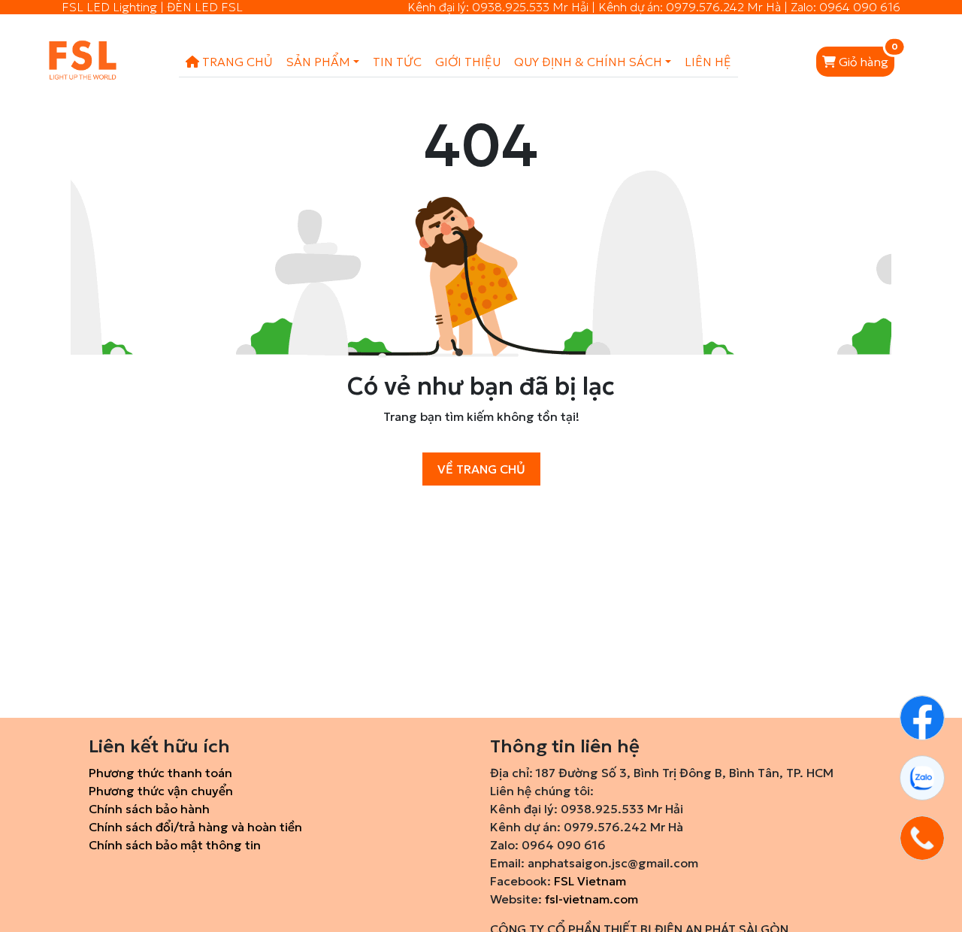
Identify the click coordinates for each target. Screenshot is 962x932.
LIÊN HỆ (708, 61)
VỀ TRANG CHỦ (481, 469)
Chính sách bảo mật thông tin (175, 844)
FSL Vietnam (590, 880)
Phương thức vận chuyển (161, 790)
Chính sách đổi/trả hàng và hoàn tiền (195, 826)
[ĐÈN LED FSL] (67, 61)
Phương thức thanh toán (160, 772)
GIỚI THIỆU (468, 61)
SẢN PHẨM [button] (318, 61)
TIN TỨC (397, 61)
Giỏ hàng (866, 58)
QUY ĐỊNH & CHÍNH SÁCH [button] (588, 61)
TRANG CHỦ (236, 61)
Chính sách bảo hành (149, 808)
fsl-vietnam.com (591, 898)
